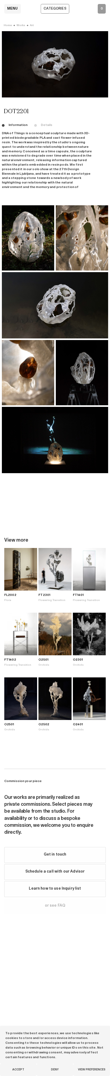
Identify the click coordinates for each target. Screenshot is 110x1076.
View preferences (91, 1069)
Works (21, 25)
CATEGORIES (55, 8)
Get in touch (55, 855)
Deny (55, 1069)
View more (16, 540)
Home (8, 25)
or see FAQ (55, 906)
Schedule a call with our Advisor (55, 872)
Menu (12, 8)
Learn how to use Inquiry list (55, 889)
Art (32, 25)
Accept (18, 1069)
